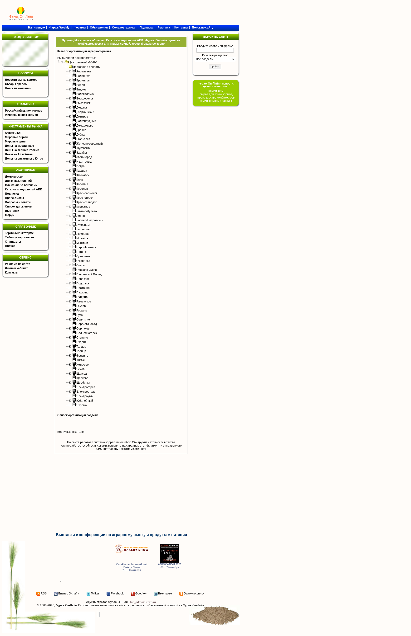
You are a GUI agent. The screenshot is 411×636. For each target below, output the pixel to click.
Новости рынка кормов (21, 79)
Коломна (82, 184)
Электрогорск (85, 387)
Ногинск (81, 252)
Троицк (81, 351)
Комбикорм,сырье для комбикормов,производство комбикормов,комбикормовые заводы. (216, 96)
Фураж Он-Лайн (66, 605)
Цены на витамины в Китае (24, 158)
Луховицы (83, 224)
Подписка (12, 193)
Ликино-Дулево (86, 211)
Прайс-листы (14, 198)
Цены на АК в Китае (19, 154)
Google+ (141, 593)
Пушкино (82, 292)
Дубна (80, 134)
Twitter (95, 593)
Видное (81, 89)
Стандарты (13, 241)
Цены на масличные (19, 145)
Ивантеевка (84, 161)
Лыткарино (83, 229)
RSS (44, 593)
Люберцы (82, 234)
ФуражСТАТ (13, 133)
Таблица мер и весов (19, 237)
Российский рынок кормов (23, 110)
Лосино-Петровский (89, 220)
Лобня (80, 215)
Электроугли (84, 396)
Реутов (81, 306)
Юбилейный (84, 400)
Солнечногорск (86, 333)
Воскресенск (84, 98)
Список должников (18, 206)
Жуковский (83, 148)
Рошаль (81, 310)
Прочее (10, 246)
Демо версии (14, 176)
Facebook (117, 593)
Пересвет (82, 279)
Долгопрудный (86, 121)
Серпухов (82, 328)
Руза (79, 315)
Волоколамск (85, 94)
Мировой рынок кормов (21, 115)
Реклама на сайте (17, 264)
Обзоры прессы (16, 84)
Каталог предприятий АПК (23, 189)
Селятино (83, 319)
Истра (80, 166)
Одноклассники (194, 593)
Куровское (83, 206)
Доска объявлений (18, 181)
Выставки (12, 210)
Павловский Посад (89, 274)
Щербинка (83, 382)
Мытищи (82, 243)
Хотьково (82, 364)
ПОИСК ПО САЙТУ (216, 36)
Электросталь (85, 391)
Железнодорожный (89, 143)
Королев (82, 188)
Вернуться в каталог (71, 431)
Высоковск (83, 103)
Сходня (81, 342)
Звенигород (84, 157)
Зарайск (81, 152)
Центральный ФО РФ (83, 62)
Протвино (83, 288)
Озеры (80, 265)
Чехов (80, 369)
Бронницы (83, 80)
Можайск (82, 238)
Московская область (86, 67)
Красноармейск (86, 193)
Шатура (81, 373)
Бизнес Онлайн (68, 593)
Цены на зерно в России (22, 150)
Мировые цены (15, 141)
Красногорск (84, 197)
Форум (10, 215)
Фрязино (82, 355)
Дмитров (82, 116)
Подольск (82, 283)
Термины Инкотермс (19, 233)
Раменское (83, 301)
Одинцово (83, 256)
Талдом (81, 346)
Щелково (82, 378)
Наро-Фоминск (86, 247)
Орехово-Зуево (86, 270)
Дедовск (81, 107)
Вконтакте (165, 593)
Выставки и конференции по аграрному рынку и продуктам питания (121, 535)
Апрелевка (83, 71)
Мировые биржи (16, 137)
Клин (79, 179)
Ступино (82, 337)
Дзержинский (85, 112)
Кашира (81, 170)
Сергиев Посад (86, 324)
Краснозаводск (86, 202)
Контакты (11, 272)
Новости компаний (18, 88)
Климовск (82, 175)
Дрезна (81, 130)
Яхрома (81, 405)
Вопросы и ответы (18, 202)
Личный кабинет (16, 268)
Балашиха (83, 76)
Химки (80, 360)
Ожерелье (83, 261)
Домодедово (84, 125)
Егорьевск (83, 139)
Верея (80, 85)
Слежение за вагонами (21, 185)
